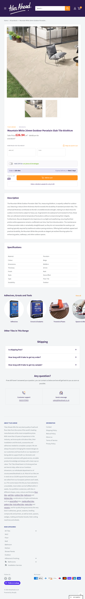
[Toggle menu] (36, 531)
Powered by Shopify (10, 592)
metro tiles (28, 504)
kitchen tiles (8, 498)
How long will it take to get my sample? (25, 365)
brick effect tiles (18, 504)
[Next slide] (76, 61)
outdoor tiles (19, 495)
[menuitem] (21, 531)
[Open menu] (5, 8)
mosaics (7, 507)
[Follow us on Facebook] (5, 578)
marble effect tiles (28, 501)
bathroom (27, 495)
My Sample (76, 597)
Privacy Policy (50, 444)
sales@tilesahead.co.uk (61, 400)
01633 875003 (24, 400)
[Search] (67, 8)
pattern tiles (8, 504)
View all (78, 296)
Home (6, 20)
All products (14, 20)
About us (49, 437)
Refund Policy (51, 434)
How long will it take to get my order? (24, 357)
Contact (49, 427)
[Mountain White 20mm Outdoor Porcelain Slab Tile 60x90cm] (33, 109)
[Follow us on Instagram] (9, 578)
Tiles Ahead (11, 127)
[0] (79, 8)
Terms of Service (51, 440)
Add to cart (49, 178)
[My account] (75, 8)
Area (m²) (11, 150)
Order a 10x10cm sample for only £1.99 (42, 184)
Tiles (39, 150)
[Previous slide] (9, 61)
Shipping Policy (51, 430)
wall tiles (11, 495)
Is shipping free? (15, 349)
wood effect (14, 501)
